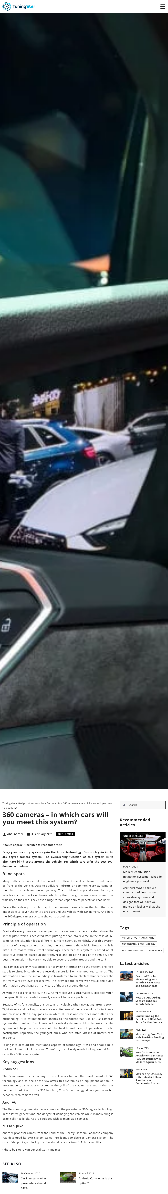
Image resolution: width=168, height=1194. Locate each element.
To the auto (65, 833)
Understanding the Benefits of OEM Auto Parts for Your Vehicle (149, 1019)
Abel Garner (15, 834)
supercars (155, 950)
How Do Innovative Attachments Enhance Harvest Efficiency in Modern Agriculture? (150, 1057)
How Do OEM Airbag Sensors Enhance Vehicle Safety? (148, 1001)
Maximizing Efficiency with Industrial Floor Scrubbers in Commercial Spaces (149, 1078)
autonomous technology (138, 943)
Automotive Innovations (138, 937)
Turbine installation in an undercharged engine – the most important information (142, 876)
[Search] (124, 805)
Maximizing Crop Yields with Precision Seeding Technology (150, 1037)
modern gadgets (132, 950)
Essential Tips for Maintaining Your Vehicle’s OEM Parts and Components (148, 981)
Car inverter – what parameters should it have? (35, 1183)
